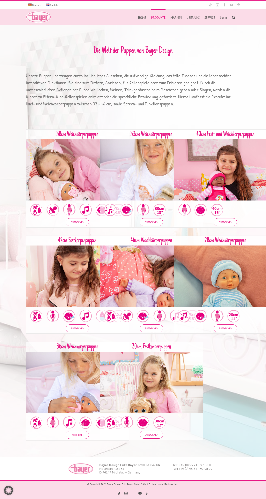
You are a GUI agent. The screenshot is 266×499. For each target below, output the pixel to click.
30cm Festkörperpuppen (151, 347)
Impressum (157, 484)
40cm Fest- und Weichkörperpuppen (225, 134)
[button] (233, 17)
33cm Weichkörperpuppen (151, 134)
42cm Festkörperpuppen (77, 240)
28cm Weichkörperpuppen (225, 240)
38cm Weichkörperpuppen (77, 134)
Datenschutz (172, 484)
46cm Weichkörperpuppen (151, 240)
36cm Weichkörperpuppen (77, 347)
